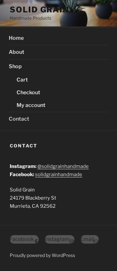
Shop (15, 66)
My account (31, 105)
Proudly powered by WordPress (42, 255)
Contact (19, 119)
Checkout (28, 92)
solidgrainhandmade (58, 174)
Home (16, 38)
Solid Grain (39, 9)
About (16, 52)
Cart (22, 80)
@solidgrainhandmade (63, 166)
